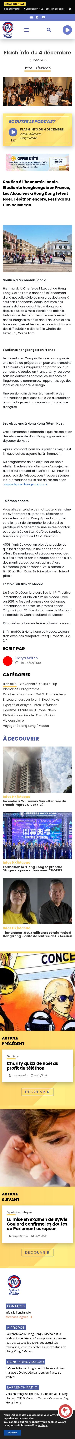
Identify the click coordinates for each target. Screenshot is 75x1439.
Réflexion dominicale (18, 715)
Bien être (10, 684)
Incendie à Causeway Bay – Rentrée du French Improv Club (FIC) (34, 803)
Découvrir (37, 1091)
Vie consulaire (13, 720)
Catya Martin (26, 658)
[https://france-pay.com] (37, 162)
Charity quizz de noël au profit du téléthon (32, 1066)
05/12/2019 (40, 1236)
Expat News (50, 699)
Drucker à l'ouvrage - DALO (23, 694)
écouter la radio (67, 30)
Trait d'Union (45, 715)
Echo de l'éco (56, 694)
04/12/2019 (40, 1075)
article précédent (13, 1040)
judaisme (9, 710)
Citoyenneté (27, 684)
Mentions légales (17, 1317)
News (52, 710)
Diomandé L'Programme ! (22, 689)
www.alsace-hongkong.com (25, 484)
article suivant (10, 1196)
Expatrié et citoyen (17, 705)
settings (43, 1425)
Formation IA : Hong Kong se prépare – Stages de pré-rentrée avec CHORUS (34, 869)
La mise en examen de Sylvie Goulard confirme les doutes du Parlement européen (37, 1224)
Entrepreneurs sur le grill (21, 699)
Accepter (12, 1432)
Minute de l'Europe (32, 710)
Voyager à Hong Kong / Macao (26, 726)
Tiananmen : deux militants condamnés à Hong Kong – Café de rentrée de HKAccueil (37, 934)
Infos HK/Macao (30, 134)
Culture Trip (48, 684)
